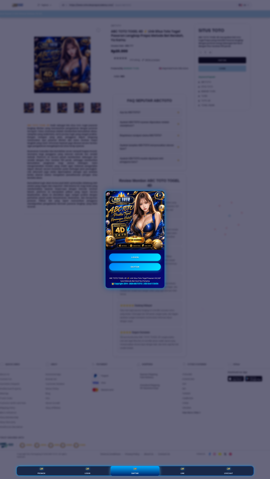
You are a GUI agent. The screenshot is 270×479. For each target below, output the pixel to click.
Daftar (135, 473)
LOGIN (135, 257)
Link (182, 473)
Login (87, 473)
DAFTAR (135, 266)
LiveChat (228, 473)
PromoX (41, 473)
